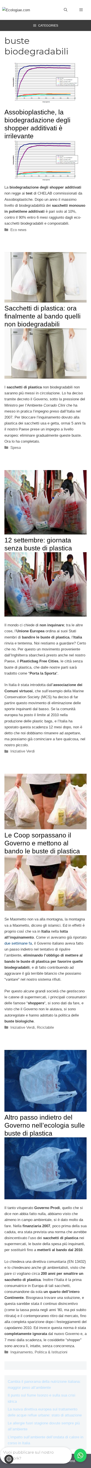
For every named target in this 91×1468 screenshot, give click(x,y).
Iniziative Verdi (22, 751)
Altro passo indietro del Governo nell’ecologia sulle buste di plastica (44, 1125)
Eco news (18, 230)
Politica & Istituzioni (51, 1352)
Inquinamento (21, 1352)
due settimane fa (18, 943)
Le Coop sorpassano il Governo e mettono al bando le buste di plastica (42, 843)
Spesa (15, 448)
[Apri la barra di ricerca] (65, 9)
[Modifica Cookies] (8, 1459)
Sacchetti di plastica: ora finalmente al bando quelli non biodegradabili (42, 316)
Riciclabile (45, 1027)
